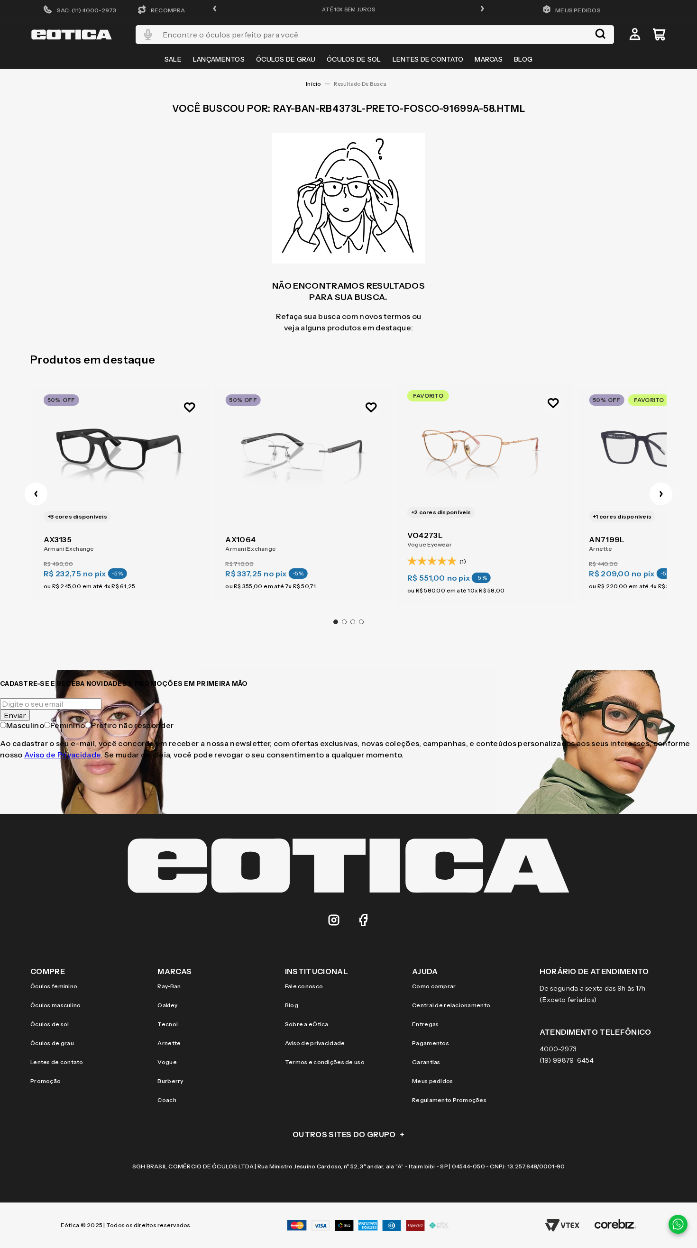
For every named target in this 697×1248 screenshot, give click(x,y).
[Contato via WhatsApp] (678, 1224)
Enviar (15, 715)
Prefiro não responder (132, 725)
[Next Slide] (661, 494)
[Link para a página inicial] (313, 84)
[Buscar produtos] (600, 35)
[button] (215, 9)
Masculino (25, 725)
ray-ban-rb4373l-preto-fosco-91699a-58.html (362, 84)
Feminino (67, 725)
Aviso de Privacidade (62, 754)
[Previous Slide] (36, 494)
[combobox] (375, 34)
